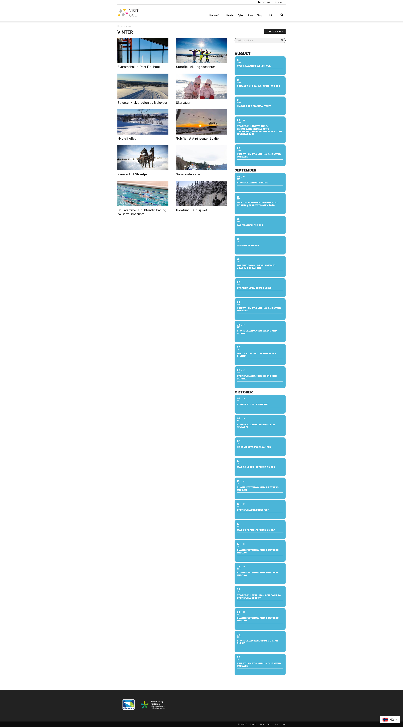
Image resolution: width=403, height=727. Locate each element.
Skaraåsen (183, 103)
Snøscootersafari (188, 174)
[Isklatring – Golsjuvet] (201, 193)
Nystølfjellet (126, 138)
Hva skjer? (214, 15)
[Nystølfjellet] (142, 122)
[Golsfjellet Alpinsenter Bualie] (201, 122)
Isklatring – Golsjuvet (191, 210)
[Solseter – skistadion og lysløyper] (142, 86)
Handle (230, 15)
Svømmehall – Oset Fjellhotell (139, 67)
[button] (282, 15)
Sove (250, 15)
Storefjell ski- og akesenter (195, 67)
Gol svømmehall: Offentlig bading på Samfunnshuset (141, 212)
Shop (259, 15)
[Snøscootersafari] (201, 157)
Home (120, 26)
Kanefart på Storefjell (133, 174)
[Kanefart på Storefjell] (142, 157)
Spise (240, 15)
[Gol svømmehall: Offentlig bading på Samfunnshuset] (142, 193)
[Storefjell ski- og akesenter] (201, 50)
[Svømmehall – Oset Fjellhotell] (142, 50)
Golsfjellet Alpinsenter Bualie (197, 138)
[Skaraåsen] (201, 86)
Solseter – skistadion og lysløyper (142, 103)
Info (271, 15)
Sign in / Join (280, 2)
